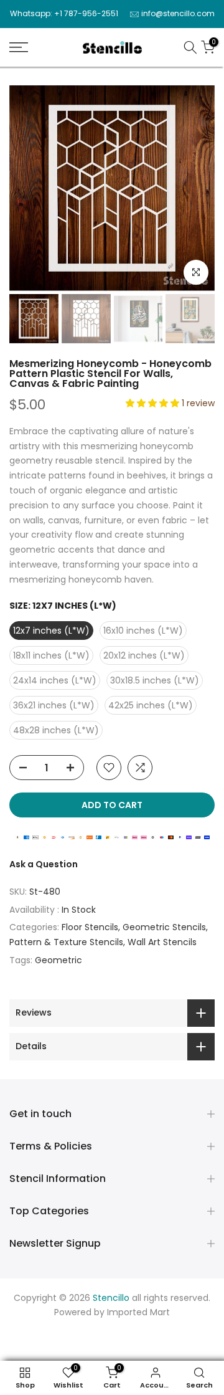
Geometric (58, 960)
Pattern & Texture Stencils (66, 942)
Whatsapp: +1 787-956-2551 (64, 13)
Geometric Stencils (164, 927)
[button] (154, 403)
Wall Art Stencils (162, 942)
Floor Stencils (90, 927)
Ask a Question (43, 864)
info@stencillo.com (178, 13)
